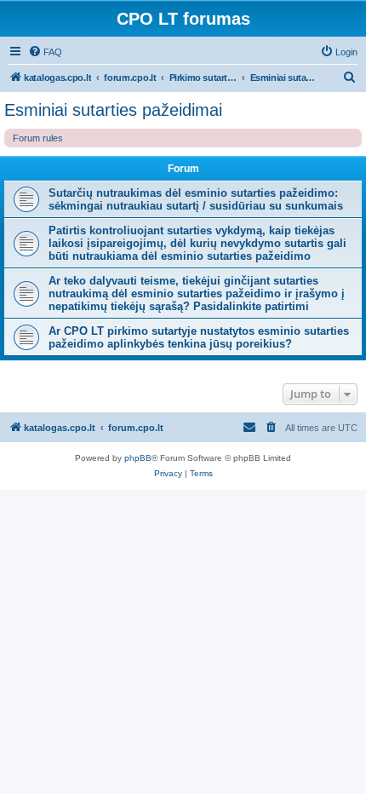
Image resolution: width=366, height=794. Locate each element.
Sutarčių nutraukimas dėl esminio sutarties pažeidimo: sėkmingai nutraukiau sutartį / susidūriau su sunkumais (196, 199)
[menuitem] (45, 52)
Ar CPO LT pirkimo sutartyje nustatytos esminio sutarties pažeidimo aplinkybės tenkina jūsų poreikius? (199, 337)
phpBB (138, 458)
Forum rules (38, 138)
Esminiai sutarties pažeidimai (113, 110)
